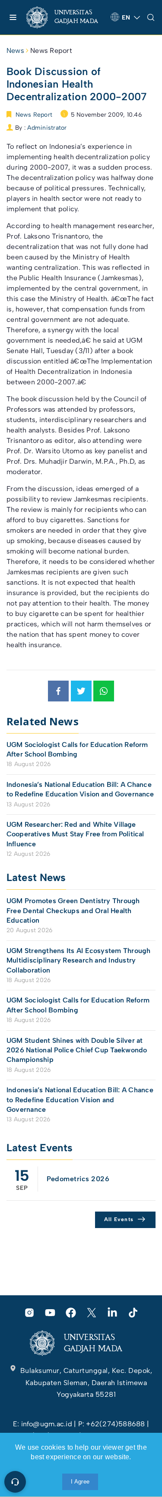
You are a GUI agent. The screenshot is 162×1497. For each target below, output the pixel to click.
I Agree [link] (80, 1481)
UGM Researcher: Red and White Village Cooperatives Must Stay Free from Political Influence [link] (75, 834)
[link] (65, 17)
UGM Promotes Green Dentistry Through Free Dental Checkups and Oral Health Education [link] (73, 910)
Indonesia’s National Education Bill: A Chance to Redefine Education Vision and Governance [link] (80, 789)
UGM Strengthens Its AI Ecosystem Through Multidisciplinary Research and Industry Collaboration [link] (78, 960)
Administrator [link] (47, 127)
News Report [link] (51, 50)
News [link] (15, 50)
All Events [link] (119, 1219)
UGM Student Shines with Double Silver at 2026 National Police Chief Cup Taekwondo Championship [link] (76, 1050)
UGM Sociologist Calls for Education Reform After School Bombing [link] (77, 749)
